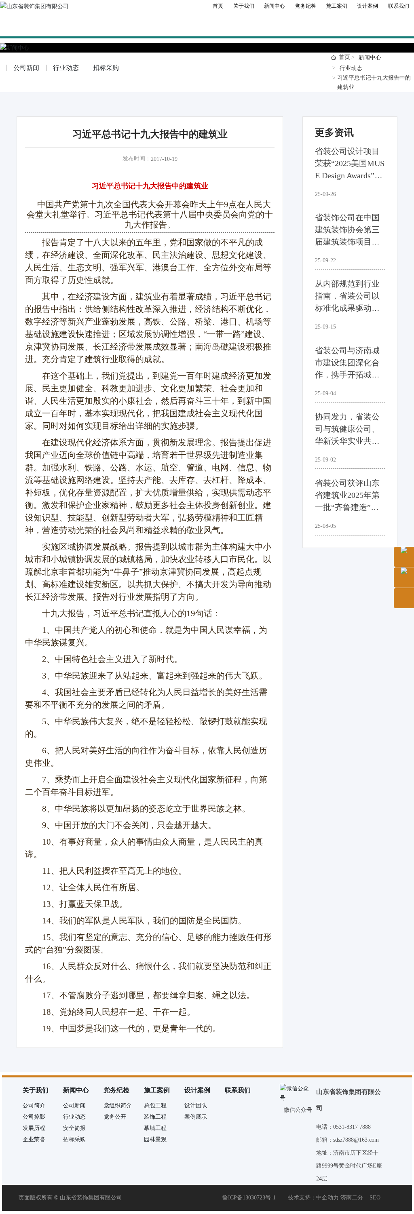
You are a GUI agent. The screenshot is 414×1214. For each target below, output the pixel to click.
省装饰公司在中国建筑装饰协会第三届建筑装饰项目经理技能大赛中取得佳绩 (347, 241)
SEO (375, 1198)
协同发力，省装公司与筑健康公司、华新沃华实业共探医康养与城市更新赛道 (347, 441)
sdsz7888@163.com (356, 1140)
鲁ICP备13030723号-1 (249, 1198)
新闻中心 (370, 58)
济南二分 (351, 1198)
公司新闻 (26, 67)
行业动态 (66, 67)
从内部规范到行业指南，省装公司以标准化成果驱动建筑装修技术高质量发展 (347, 308)
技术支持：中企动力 (313, 1198)
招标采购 (106, 67)
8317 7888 (359, 1127)
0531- (339, 1127)
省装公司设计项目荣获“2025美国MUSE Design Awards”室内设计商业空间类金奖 (349, 175)
